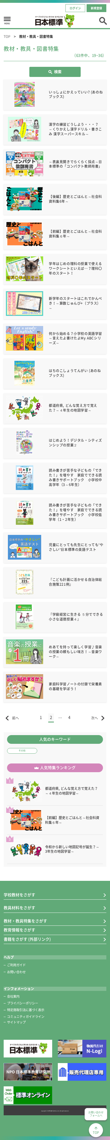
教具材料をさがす (19, 908)
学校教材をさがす (19, 895)
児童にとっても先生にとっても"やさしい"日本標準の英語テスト (76, 547)
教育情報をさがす (19, 930)
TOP (7, 36)
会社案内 (13, 996)
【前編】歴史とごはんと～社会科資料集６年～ (75, 234)
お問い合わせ (16, 971)
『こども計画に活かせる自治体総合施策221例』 (75, 582)
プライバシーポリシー (22, 1003)
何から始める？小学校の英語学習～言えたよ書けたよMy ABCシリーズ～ (75, 338)
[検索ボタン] (103, 20)
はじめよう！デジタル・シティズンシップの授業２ (75, 443)
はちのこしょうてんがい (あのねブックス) (75, 373)
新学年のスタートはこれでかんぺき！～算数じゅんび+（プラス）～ (75, 303)
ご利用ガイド (16, 964)
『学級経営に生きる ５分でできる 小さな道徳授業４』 (76, 617)
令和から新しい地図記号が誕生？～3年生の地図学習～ (72, 849)
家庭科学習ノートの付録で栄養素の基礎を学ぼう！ (75, 686)
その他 (22, 750)
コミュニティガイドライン (25, 1016)
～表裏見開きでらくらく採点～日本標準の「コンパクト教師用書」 (75, 164)
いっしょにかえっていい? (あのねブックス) (76, 94)
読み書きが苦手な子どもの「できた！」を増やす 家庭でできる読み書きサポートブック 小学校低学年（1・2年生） (75, 512)
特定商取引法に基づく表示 (25, 1009)
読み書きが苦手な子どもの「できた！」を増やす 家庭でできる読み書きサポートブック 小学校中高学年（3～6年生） (75, 477)
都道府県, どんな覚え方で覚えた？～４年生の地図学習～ (73, 408)
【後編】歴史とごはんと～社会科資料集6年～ (75, 199)
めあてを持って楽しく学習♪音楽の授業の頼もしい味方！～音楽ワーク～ (75, 651)
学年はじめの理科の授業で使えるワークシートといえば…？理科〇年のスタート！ (75, 268)
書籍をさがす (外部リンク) (27, 939)
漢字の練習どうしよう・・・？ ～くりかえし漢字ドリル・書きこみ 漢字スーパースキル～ (75, 129)
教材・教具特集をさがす (25, 921)
